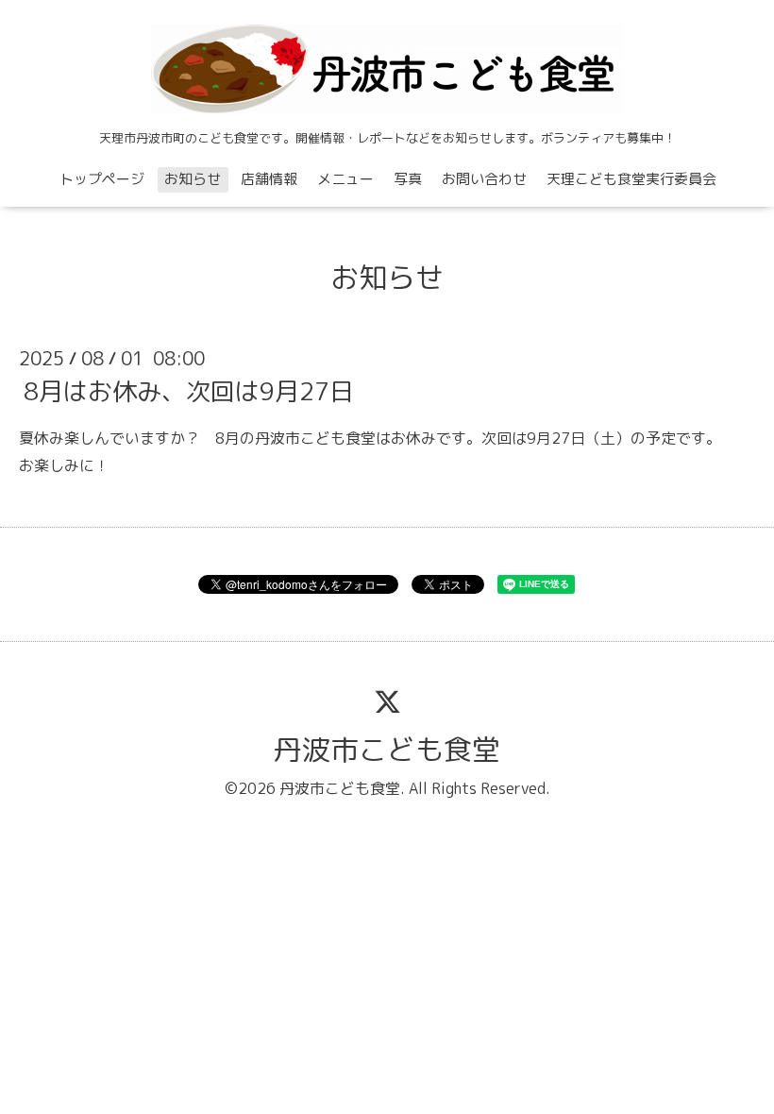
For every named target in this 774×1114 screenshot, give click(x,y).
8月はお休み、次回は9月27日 (189, 391)
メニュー (345, 179)
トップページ (101, 179)
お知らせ (192, 179)
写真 (408, 179)
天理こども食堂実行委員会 (631, 179)
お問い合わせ (484, 179)
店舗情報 (269, 179)
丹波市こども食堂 (387, 749)
